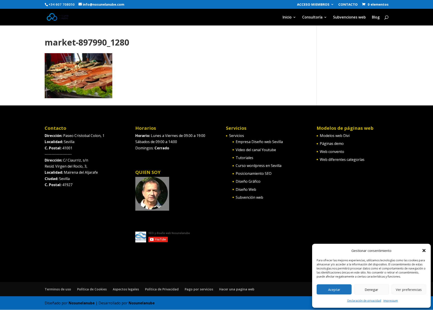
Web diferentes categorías (342, 159)
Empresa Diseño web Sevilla (259, 141)
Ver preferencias (409, 289)
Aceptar (334, 289)
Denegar (371, 289)
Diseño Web (246, 189)
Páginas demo (332, 143)
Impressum (390, 301)
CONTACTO (348, 5)
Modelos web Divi (335, 135)
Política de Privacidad (162, 289)
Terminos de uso (58, 289)
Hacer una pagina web (236, 289)
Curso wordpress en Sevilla (258, 165)
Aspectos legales (126, 289)
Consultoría (312, 18)
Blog (376, 18)
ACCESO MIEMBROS (313, 5)
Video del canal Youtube (256, 149)
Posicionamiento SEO (254, 173)
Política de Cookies (92, 289)
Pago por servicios (199, 289)
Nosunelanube (82, 303)
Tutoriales (244, 157)
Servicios (236, 135)
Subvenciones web (349, 18)
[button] (424, 250)
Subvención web (249, 197)
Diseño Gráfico (248, 181)
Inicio (287, 18)
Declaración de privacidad (364, 301)
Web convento (332, 151)
